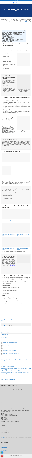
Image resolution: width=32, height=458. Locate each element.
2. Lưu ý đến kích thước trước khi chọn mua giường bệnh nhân (11, 33)
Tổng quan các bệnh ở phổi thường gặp (8, 366)
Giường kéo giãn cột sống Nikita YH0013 (9, 345)
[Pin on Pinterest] (18, 315)
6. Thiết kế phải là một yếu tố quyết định (8, 37)
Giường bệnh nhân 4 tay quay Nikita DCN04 (9, 350)
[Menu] (1, 3)
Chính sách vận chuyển (4, 446)
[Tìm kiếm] (29, 3)
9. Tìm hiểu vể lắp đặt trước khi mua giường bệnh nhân (10, 40)
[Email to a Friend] (16, 315)
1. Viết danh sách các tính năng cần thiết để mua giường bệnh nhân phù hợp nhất (13, 32)
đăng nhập (5, 325)
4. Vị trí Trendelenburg (5, 35)
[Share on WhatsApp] (12, 315)
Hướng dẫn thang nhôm (4, 335)
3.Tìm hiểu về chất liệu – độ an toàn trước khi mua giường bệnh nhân (12, 34)
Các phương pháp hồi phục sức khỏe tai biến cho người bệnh (11, 370)
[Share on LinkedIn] (19, 315)
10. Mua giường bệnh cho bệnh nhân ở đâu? (8, 41)
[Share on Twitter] (15, 315)
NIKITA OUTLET (24, 21)
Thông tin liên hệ (3, 444)
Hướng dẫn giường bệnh (4, 334)
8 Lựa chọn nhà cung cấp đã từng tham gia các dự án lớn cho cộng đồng (12, 39)
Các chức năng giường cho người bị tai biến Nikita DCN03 (11, 353)
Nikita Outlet (3, 437)
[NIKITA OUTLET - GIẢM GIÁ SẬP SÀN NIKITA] (16, 3)
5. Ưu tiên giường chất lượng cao (7, 36)
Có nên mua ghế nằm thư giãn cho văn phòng (8, 379)
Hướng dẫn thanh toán (4, 447)
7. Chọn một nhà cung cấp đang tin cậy (7, 38)
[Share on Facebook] (13, 315)
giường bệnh (2, 24)
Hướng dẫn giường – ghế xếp (5, 332)
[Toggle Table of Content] (24, 31)
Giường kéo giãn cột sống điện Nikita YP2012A (10, 342)
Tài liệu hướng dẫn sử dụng (4, 337)
